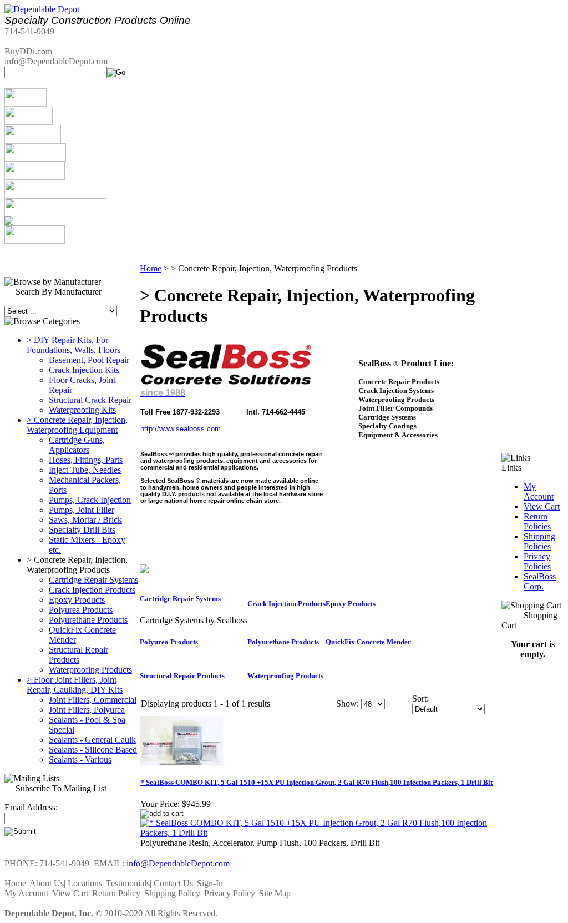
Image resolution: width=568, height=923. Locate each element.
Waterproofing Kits (82, 410)
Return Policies (537, 521)
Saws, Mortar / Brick (85, 519)
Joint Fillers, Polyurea (87, 709)
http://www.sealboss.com (180, 429)
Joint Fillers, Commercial (92, 699)
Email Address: (31, 807)
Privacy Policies (537, 561)
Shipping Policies (539, 541)
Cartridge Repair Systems (93, 579)
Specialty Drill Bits (82, 529)
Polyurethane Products (88, 619)
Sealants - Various (80, 759)
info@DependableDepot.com (177, 863)
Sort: (420, 698)
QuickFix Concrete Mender (368, 642)
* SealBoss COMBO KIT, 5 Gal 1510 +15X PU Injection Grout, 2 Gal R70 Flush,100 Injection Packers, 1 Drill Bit (316, 782)
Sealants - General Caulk (92, 739)
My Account (539, 491)
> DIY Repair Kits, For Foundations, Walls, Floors (73, 345)
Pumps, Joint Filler (81, 510)
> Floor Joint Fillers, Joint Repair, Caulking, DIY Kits (75, 684)
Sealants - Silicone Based (93, 749)
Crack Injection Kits (84, 370)
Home (150, 268)
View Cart (542, 506)
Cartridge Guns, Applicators (77, 445)
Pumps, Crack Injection (90, 500)
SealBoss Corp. (540, 581)
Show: (347, 703)
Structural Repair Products (78, 654)
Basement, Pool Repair (89, 360)
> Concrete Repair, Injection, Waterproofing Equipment (77, 425)
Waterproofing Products (90, 669)
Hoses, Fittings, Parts (86, 460)
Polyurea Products (81, 609)
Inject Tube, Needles (85, 470)
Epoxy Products (77, 599)
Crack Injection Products (92, 589)
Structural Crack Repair (90, 400)
